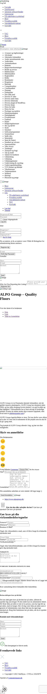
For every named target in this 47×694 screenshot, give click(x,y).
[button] (4, 689)
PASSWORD (5, 578)
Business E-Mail (23, 530)
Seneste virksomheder (14, 12)
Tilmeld (7, 210)
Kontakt (8, 25)
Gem (6, 314)
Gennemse (14, 469)
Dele (6, 312)
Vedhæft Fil (4, 552)
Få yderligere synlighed (14, 16)
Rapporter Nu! (5, 286)
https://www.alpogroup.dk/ (14, 499)
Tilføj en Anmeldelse (12, 316)
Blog (6, 19)
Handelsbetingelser (13, 23)
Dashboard (9, 9)
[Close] (1, 280)
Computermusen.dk (15, 678)
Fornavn (3, 522)
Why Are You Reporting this (13, 284)
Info (6, 193)
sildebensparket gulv (16, 413)
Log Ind (7, 208)
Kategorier (9, 14)
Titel (2, 472)
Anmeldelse (4, 487)
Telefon (3, 540)
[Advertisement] (23, 343)
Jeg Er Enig (7, 237)
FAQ (6, 34)
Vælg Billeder (5, 469)
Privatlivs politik (11, 21)
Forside (8, 7)
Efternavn (4, 525)
